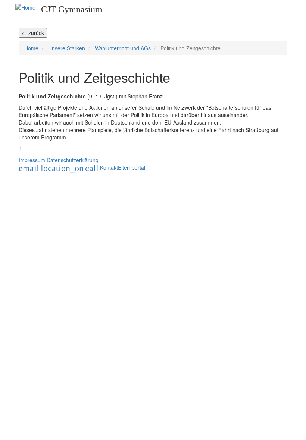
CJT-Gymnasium (71, 9)
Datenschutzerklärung (73, 160)
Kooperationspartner (134, 72)
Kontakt (109, 167)
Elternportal (125, 85)
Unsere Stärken (129, 59)
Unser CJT (124, 19)
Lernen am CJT (129, 45)
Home (119, 6)
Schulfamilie (126, 32)
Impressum (32, 160)
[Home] (25, 7)
